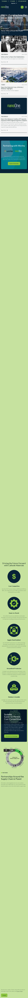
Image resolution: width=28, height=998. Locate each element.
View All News (4, 32)
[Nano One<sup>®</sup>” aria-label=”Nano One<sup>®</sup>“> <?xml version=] (5, 7)
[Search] (22, 7)
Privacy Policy (19, 991)
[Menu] (26, 7)
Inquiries (13, 3)
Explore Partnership (13, 163)
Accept (4, 995)
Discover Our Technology (11, 736)
